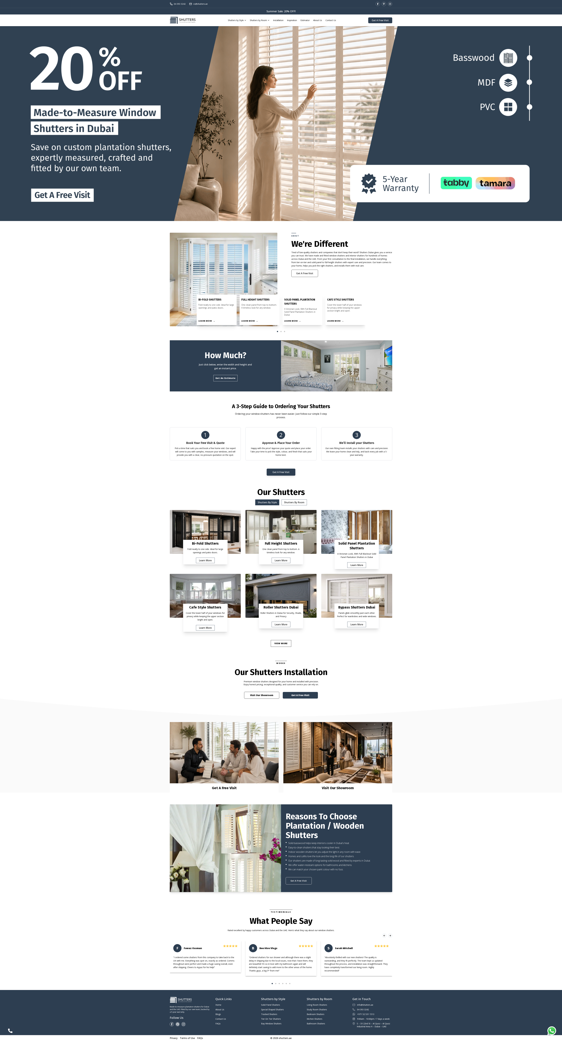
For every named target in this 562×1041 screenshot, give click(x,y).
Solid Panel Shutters (270, 1004)
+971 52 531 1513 (365, 1014)
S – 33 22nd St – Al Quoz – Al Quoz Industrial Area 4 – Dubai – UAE (373, 1025)
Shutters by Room (258, 20)
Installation (278, 20)
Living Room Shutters (317, 1004)
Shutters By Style (267, 502)
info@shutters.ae (365, 1004)
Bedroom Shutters (315, 1014)
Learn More (205, 560)
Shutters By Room (294, 502)
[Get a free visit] (281, 123)
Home (218, 1004)
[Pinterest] (384, 4)
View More (281, 643)
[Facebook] (378, 4)
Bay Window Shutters (271, 1023)
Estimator (305, 20)
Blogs (218, 1014)
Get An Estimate (225, 378)
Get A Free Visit (380, 20)
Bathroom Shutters (316, 1023)
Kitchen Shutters (314, 1018)
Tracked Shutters (269, 1014)
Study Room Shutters (317, 1009)
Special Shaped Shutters (272, 1009)
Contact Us (330, 20)
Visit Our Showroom (261, 695)
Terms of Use (187, 1038)
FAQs (218, 1023)
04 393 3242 (180, 3)
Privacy (174, 1038)
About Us (317, 20)
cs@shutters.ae (200, 3)
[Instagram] (390, 4)
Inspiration (292, 20)
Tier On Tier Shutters (271, 1018)
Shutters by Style (236, 20)
